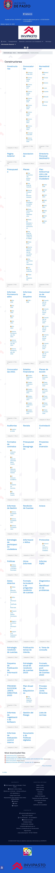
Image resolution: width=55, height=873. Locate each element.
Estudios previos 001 (11, 757)
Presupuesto (12, 170)
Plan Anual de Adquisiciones (28, 689)
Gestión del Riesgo (28, 713)
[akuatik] (27, 14)
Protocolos (44, 540)
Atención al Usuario (28, 819)
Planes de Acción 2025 (45, 404)
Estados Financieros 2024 (29, 404)
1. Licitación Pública (13, 452)
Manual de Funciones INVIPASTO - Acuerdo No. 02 (19, 762)
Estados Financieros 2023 (29, 397)
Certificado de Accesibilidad (40, 804)
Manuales (40, 802)
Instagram (15, 805)
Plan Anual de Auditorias (29, 269)
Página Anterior (11, 155)
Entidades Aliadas (27, 822)
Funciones (40, 791)
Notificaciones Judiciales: (27, 824)
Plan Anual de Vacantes (28, 185)
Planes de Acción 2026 (45, 411)
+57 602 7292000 (28, 815)
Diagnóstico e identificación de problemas (44, 585)
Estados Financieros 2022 (29, 391)
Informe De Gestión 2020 (13, 513)
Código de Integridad (40, 796)
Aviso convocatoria (11, 760)
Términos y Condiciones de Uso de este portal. (27, 828)
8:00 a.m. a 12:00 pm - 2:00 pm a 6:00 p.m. (15, 791)
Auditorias (12, 425)
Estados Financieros (28, 370)
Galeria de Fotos (40, 789)
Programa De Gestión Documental (13, 614)
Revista (26, 425)
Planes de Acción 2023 (45, 391)
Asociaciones (28, 155)
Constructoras (12, 67)
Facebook (15, 801)
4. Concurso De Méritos (13, 477)
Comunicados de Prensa (40, 800)
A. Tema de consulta (44, 648)
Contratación (44, 426)
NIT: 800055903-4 (15, 793)
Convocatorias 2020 (29, 107)
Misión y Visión (40, 785)
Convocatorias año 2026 (29, 139)
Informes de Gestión (12, 507)
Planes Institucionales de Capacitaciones (29, 213)
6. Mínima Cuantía (12, 493)
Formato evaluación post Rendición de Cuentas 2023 (44, 669)
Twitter (15, 803)
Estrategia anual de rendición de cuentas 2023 (28, 668)
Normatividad (44, 67)
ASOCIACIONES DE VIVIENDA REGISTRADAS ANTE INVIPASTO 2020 (24, 759)
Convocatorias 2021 (12, 370)
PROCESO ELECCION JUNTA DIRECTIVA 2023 (12, 690)
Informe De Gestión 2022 (13, 527)
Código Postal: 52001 (15, 795)
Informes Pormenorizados (12, 294)
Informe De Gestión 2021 (13, 520)
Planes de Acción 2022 (45, 377)
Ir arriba (4, 772)
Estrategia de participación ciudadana (12, 544)
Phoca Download (46, 765)
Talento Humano (40, 787)
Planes (26, 169)
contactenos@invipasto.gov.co (28, 813)
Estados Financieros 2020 (29, 377)
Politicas (11, 561)
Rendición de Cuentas (28, 507)
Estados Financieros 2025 (29, 411)
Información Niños (28, 541)
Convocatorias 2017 (29, 86)
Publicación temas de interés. (28, 649)
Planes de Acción (43, 370)
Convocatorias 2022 (29, 113)
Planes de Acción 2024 (45, 397)
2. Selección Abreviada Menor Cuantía (13, 461)
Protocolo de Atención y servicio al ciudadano (45, 547)
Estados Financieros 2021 (29, 384)
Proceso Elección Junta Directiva (43, 689)
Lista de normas (42, 713)
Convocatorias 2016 (29, 79)
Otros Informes (27, 562)
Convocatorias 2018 (29, 93)
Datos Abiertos (11, 582)
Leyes (45, 88)
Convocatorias (28, 67)
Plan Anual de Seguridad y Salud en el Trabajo (29, 235)
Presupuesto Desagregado (28, 445)
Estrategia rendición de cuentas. (12, 649)
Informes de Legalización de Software (12, 717)
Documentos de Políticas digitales (28, 736)
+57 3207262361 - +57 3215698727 (28, 817)
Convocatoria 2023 (29, 120)
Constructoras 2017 (11, 755)
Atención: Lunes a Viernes (15, 789)
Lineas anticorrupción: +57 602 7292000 (27, 832)
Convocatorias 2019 (29, 100)
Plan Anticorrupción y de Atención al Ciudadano (44, 175)
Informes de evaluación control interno (12, 738)
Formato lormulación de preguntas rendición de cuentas (28, 588)
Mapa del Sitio (27, 830)
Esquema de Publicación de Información (12, 669)
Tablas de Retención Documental (13, 590)
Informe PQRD (43, 562)
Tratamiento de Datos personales (40, 798)
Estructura (40, 794)
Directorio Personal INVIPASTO (44, 156)
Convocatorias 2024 (29, 127)
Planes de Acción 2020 (45, 384)
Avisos (42, 506)
